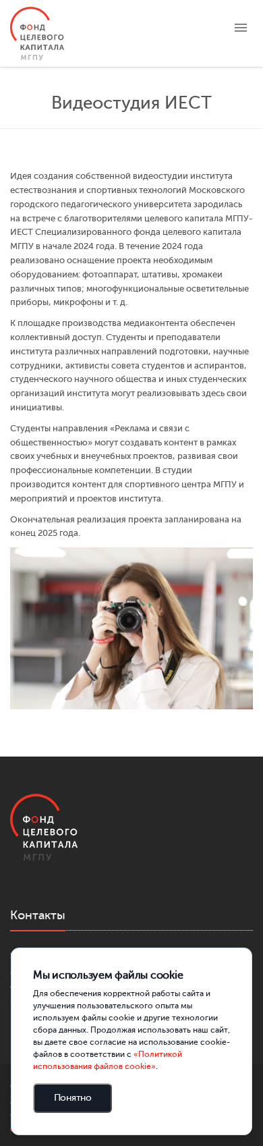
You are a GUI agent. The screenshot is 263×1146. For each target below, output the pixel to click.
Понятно (73, 1098)
